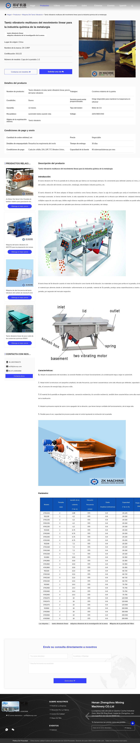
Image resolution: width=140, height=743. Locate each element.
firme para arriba (129, 728)
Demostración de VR (71, 6)
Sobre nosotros (85, 6)
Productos (44, 5)
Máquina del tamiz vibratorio (32, 14)
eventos (111, 5)
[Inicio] (15, 5)
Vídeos (57, 5)
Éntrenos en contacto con (98, 6)
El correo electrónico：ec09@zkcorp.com (22, 715)
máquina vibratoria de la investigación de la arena (89, 623)
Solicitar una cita (55, 72)
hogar (9, 14)
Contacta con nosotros (20, 72)
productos (16, 14)
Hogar (32, 5)
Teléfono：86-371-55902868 (18, 711)
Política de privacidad (20, 741)
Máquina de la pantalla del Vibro (122, 623)
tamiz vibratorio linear (60, 623)
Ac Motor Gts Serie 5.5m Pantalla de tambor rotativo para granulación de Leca (18, 201)
